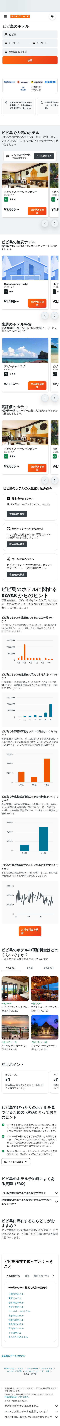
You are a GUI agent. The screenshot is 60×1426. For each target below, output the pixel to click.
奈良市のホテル (16, 1324)
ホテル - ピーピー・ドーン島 (37, 1371)
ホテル (20, 1368)
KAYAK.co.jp (9, 1368)
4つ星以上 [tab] (11, 968)
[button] (5, 16)
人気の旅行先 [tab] (13, 1275)
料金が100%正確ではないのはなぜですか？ (28, 1416)
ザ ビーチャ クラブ (14, 366)
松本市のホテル (16, 1302)
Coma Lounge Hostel (16, 283)
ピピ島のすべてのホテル (13, 1355)
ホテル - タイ (46, 1368)
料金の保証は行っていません (17, 1397)
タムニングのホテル (18, 1337)
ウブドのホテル (16, 1307)
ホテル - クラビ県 (14, 1371)
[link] (17, 514)
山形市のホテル (16, 1315)
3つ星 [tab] (30, 968)
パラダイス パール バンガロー (20, 191)
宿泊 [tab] (27, 1275)
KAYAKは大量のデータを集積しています (26, 1411)
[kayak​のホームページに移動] (20, 16)
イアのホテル (14, 1332)
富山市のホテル (16, 1328)
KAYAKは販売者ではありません (22, 1405)
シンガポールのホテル (19, 1311)
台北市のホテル (16, 1294)
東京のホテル (14, 1298)
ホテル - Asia (32, 1368)
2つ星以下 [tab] (49, 968)
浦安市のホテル (16, 1319)
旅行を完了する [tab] (42, 1275)
